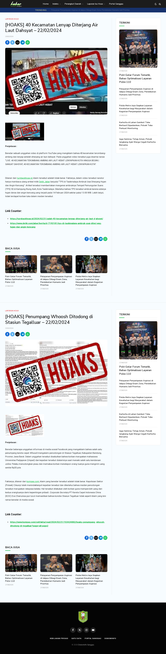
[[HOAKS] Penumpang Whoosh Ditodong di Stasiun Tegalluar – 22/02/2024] (56, 373)
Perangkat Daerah (73, 3)
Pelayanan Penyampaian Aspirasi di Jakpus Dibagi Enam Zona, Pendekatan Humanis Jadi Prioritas (56, 280)
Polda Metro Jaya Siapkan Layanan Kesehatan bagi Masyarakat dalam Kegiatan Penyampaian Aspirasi (90, 10)
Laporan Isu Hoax (95, 3)
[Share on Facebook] (7, 42)
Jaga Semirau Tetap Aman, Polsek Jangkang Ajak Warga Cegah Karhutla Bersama (137, 142)
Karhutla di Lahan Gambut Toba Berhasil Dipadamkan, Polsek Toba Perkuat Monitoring (136, 125)
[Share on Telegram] (22, 42)
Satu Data (76, 638)
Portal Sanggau (116, 3)
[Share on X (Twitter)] (12, 42)
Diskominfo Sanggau (86, 645)
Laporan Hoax (12, 19)
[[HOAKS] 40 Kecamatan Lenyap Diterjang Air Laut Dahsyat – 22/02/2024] (56, 81)
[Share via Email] (17, 42)
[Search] (159, 4)
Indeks (55, 3)
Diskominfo (110, 638)
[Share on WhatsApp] (27, 42)
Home (46, 3)
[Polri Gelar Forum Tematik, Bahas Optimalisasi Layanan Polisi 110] (21, 264)
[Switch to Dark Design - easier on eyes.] (155, 4)
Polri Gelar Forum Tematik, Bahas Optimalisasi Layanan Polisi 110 (18, 279)
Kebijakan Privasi (59, 638)
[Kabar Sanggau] (16, 4)
